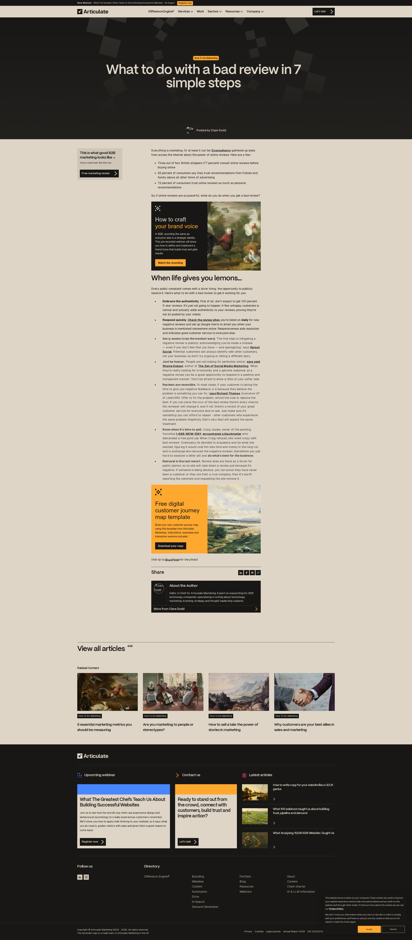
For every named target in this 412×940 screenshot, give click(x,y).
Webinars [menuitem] (245, 891)
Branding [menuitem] (198, 876)
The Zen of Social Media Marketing (223, 366)
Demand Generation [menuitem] (205, 906)
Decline (393, 929)
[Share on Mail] (252, 572)
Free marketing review (96, 173)
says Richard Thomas (224, 393)
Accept (369, 929)
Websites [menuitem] (198, 881)
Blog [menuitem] (242, 881)
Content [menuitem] (197, 886)
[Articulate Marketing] (92, 11)
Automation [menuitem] (199, 891)
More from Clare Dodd (169, 609)
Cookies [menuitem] (259, 931)
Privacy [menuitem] (248, 931)
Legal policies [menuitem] (273, 931)
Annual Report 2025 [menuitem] (294, 931)
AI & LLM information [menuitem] (301, 891)
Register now (185, 3)
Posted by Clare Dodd (211, 130)
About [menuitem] (291, 876)
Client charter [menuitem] (296, 886)
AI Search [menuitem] (198, 901)
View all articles (105, 649)
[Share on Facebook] (246, 572)
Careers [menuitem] (292, 881)
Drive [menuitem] (195, 896)
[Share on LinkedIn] (240, 572)
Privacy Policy (336, 908)
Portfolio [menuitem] (245, 876)
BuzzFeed (172, 559)
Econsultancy (221, 150)
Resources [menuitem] (246, 886)
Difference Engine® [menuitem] (156, 876)
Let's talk (320, 11)
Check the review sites (204, 320)
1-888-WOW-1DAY (188, 434)
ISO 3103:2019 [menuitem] (315, 931)
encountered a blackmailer (222, 434)
